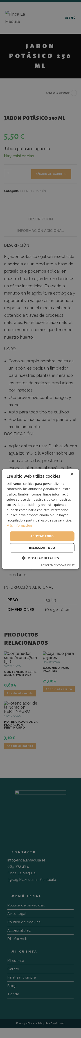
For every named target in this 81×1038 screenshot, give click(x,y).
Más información (19, 525)
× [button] (71, 474)
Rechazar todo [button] (42, 548)
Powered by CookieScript (57, 565)
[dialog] (40, 519)
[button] (40, 558)
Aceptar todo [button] (42, 536)
